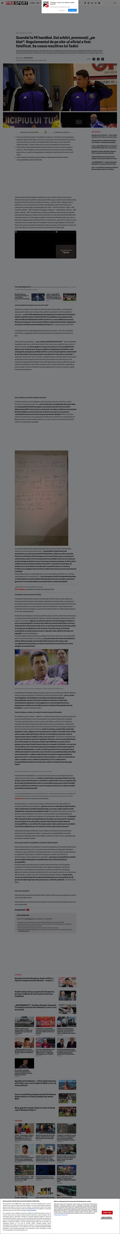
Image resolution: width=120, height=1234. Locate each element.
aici (16, 1223)
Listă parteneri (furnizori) (60, 1215)
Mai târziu (62, 10)
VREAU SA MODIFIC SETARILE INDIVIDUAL (106, 1218)
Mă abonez (72, 10)
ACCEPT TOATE (107, 1212)
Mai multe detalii (31, 1210)
